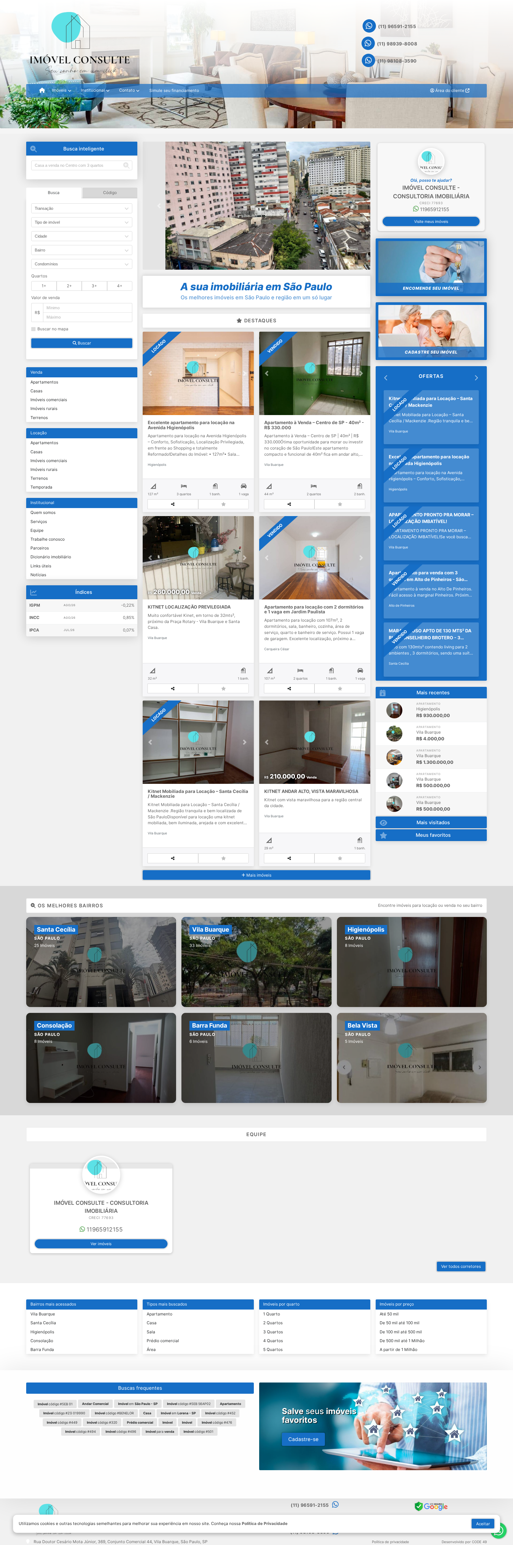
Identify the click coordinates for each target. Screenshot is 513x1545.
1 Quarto (271, 1313)
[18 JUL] (394, 728)
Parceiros (39, 548)
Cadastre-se (303, 1439)
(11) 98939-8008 (397, 44)
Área (151, 1349)
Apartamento (159, 1313)
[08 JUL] (394, 775)
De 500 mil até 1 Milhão (402, 1340)
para (160, 1432)
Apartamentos (44, 382)
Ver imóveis (101, 1243)
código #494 (80, 1432)
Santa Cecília (43, 1322)
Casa (152, 1322)
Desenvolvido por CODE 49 (464, 1542)
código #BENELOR (114, 1413)
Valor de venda (45, 297)
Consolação (41, 1340)
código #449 (62, 1422)
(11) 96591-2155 (397, 26)
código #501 (198, 1432)
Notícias (38, 574)
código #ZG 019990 (64, 1413)
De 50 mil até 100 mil (399, 1322)
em (138, 1404)
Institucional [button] (93, 90)
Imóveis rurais (43, 408)
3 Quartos (273, 1331)
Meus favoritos (433, 829)
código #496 (121, 1432)
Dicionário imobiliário (50, 556)
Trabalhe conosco (47, 539)
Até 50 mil (389, 1313)
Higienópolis (42, 1331)
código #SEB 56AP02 (189, 1404)
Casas (36, 390)
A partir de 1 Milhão (398, 1349)
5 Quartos (273, 1349)
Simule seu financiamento (174, 90)
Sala (151, 1331)
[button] (160, 206)
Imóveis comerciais (48, 399)
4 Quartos (273, 1340)
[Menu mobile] (42, 90)
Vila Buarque (42, 1313)
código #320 (102, 1422)
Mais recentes (433, 687)
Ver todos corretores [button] (461, 1266)
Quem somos (43, 512)
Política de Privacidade (264, 1523)
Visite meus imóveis (431, 221)
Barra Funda (42, 1349)
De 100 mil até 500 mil (401, 1331)
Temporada (41, 487)
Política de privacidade (390, 1542)
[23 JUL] (394, 705)
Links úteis (40, 565)
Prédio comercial (163, 1340)
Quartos (39, 275)
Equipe (37, 530)
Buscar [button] (84, 343)
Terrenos (39, 417)
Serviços (38, 521)
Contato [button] (127, 90)
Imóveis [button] (59, 90)
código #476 (217, 1422)
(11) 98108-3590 (397, 61)
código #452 (220, 1413)
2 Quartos (273, 1322)
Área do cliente (449, 90)
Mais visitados (433, 817)
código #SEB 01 (55, 1404)
